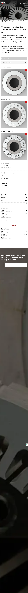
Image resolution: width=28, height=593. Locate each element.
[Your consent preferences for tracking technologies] (27, 444)
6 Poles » (24, 20)
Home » (2, 20)
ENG (24, 3)
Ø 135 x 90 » (3, 21)
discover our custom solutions (16, 265)
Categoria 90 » (19, 20)
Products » (6, 20)
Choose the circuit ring (9, 21)
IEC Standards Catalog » (12, 20)
